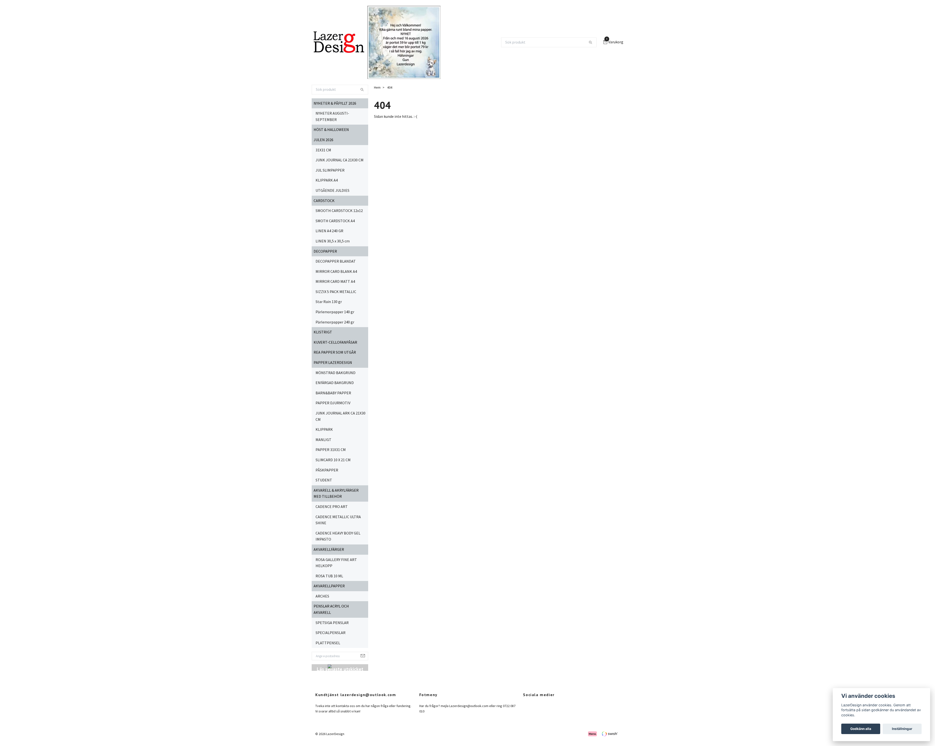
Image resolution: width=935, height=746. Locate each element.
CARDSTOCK (324, 200)
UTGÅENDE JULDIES (332, 190)
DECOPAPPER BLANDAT (336, 261)
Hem (377, 87)
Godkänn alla (860, 729)
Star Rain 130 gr (329, 301)
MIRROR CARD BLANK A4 (336, 271)
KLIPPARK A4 (327, 180)
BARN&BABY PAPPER (333, 392)
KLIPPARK (324, 429)
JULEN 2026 (323, 139)
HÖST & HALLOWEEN (331, 129)
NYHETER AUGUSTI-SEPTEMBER (332, 116)
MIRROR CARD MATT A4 (335, 281)
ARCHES (322, 596)
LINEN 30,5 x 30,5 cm (333, 241)
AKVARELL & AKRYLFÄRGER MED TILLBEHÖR (336, 493)
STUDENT (324, 480)
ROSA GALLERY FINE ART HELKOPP (336, 562)
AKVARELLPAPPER (329, 585)
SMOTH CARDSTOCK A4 (335, 220)
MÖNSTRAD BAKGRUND (335, 372)
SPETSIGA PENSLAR (332, 622)
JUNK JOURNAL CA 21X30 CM (340, 159)
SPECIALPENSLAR (331, 632)
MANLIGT (323, 439)
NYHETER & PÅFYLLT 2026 (335, 103)
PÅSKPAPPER (327, 470)
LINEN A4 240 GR (329, 230)
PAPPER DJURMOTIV (333, 402)
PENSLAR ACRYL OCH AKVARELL (331, 609)
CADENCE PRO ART (332, 506)
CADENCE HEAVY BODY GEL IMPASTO (338, 536)
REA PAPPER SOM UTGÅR (335, 352)
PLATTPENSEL (328, 642)
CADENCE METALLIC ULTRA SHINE (338, 519)
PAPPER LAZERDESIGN (333, 362)
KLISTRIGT (323, 332)
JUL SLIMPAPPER (330, 170)
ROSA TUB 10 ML (329, 575)
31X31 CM (323, 149)
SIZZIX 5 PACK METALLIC (336, 291)
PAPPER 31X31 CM (331, 449)
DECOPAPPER (325, 251)
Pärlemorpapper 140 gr (335, 311)
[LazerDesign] (338, 42)
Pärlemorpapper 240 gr (335, 322)
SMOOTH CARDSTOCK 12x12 (339, 210)
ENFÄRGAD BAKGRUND (335, 382)
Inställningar (902, 729)
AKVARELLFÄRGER (329, 549)
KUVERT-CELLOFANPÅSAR (335, 342)
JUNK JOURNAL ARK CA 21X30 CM (340, 416)
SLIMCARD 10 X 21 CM (333, 459)
